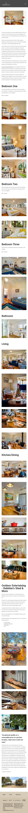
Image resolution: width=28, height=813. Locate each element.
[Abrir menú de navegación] (25, 3)
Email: (4, 809)
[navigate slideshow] (5, 17)
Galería (4, 794)
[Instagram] (24, 800)
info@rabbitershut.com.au (8, 810)
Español (4, 800)
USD (10, 800)
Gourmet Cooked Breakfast (7, 66)
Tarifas (10, 794)
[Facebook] (23, 800)
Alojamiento (18, 794)
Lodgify (20, 807)
